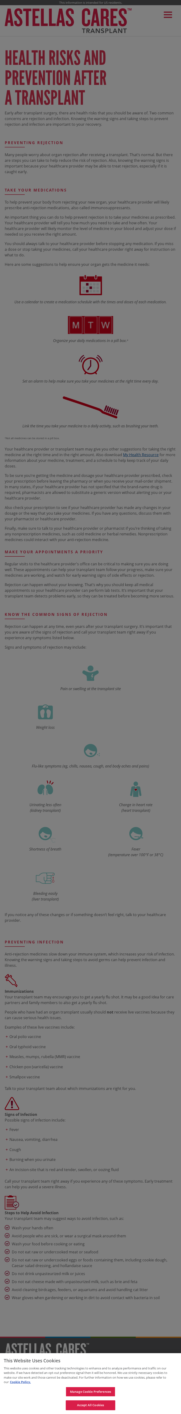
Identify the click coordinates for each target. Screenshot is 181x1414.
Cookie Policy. (20, 1382)
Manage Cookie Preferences (90, 1391)
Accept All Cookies (90, 1405)
